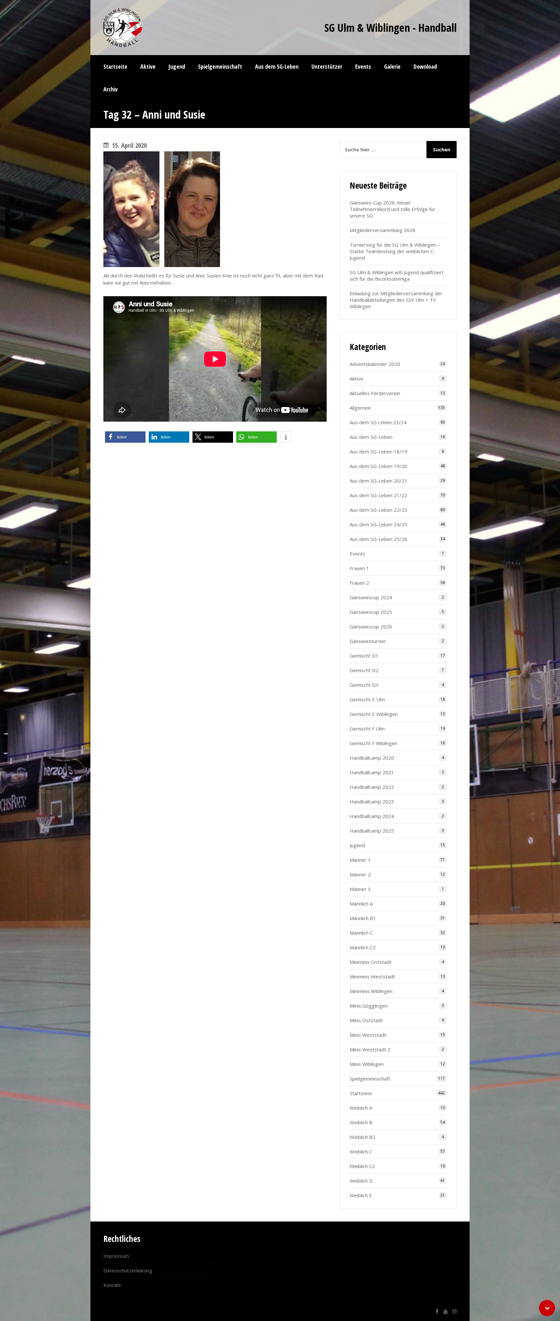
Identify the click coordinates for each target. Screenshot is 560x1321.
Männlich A (361, 903)
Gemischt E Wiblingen (374, 714)
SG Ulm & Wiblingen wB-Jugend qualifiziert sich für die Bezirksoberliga (397, 275)
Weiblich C (361, 1151)
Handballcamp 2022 (372, 787)
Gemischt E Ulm (367, 699)
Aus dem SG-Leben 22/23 (378, 510)
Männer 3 (360, 889)
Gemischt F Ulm (367, 728)
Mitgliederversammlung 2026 (382, 230)
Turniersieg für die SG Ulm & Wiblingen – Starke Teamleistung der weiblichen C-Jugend (395, 251)
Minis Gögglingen (369, 1005)
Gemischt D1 (364, 655)
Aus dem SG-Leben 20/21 (378, 480)
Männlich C (361, 932)
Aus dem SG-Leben (371, 437)
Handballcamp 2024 (372, 816)
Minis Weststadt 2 (370, 1049)
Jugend (357, 845)
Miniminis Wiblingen (371, 991)
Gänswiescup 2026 (371, 626)
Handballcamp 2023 (372, 801)
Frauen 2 (359, 582)
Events (357, 553)
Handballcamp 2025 (372, 830)
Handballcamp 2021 (372, 772)
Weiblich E (361, 1195)
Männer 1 (360, 860)
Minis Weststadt (368, 1035)
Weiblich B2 (362, 1137)
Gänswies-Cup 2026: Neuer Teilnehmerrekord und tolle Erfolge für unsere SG (392, 209)
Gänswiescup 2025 (371, 612)
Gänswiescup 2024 (371, 597)
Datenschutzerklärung (127, 1270)
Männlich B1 (363, 918)
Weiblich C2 (362, 1166)
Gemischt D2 (364, 670)
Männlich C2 (363, 947)
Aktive (356, 378)
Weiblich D (361, 1180)
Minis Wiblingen (367, 1064)
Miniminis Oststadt (370, 962)
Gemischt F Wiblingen (373, 743)
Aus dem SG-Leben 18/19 (378, 451)
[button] (125, 437)
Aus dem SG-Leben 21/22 (378, 495)
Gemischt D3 (364, 685)
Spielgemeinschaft (370, 1078)
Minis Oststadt (366, 1020)
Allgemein (360, 407)
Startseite (361, 1093)
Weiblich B (361, 1122)
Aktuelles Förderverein (375, 393)
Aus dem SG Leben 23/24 (378, 422)
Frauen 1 (359, 568)
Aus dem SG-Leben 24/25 (378, 524)
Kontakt (112, 1285)
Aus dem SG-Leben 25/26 (378, 539)
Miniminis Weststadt (372, 976)
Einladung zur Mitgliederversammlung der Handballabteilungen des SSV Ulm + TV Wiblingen (396, 300)
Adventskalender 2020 (375, 364)
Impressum (116, 1256)
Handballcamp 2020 (372, 757)
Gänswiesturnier (368, 641)
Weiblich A (361, 1108)
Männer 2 (360, 874)
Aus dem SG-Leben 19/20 (378, 466)
